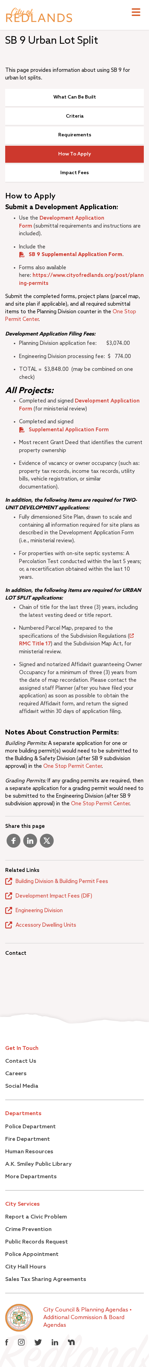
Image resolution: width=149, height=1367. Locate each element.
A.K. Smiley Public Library (38, 1164)
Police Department (30, 1127)
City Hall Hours (25, 1267)
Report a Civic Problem (36, 1217)
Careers (16, 1074)
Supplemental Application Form (69, 429)
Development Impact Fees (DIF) (54, 896)
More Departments (31, 1177)
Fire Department (27, 1139)
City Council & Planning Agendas (86, 1310)
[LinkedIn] (30, 843)
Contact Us (20, 1061)
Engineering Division (39, 910)
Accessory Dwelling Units (46, 925)
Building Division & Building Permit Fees (62, 881)
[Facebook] (13, 843)
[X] (46, 843)
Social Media (21, 1086)
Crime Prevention (28, 1229)
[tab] (74, 97)
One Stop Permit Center (72, 766)
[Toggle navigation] (136, 13)
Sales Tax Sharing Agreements (45, 1279)
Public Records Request (36, 1242)
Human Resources (29, 1152)
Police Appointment (32, 1254)
